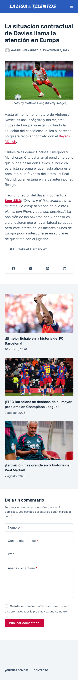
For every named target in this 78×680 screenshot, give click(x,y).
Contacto (41, 670)
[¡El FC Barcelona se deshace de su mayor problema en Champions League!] (39, 377)
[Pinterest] (47, 268)
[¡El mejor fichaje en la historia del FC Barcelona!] (39, 313)
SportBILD (13, 201)
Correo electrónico (23, 541)
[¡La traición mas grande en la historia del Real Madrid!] (39, 440)
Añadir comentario (22, 568)
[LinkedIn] (64, 268)
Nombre (15, 527)
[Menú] (71, 6)
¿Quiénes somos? (16, 670)
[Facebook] (13, 268)
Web (11, 554)
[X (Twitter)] (30, 268)
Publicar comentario (24, 623)
